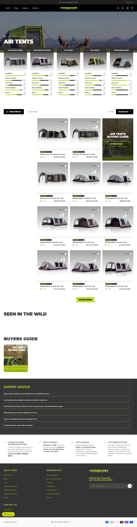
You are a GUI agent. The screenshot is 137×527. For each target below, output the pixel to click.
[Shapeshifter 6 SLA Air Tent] (52, 221)
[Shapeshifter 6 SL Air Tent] (85, 221)
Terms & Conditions (53, 494)
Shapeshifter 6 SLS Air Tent (116, 198)
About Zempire (52, 475)
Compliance (50, 486)
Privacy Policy (51, 490)
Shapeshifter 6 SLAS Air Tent (84, 198)
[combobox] (129, 2)
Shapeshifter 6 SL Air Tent (83, 242)
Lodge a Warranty (10, 486)
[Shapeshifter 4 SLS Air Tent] (85, 265)
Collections (12, 36)
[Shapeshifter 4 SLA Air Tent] (117, 265)
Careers (49, 483)
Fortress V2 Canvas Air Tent (84, 154)
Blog (5, 479)
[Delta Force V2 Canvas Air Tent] (52, 133)
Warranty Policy (9, 490)
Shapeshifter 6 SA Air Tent (116, 242)
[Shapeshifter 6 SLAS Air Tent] (85, 177)
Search (6, 497)
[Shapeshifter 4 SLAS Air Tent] (52, 265)
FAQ (5, 483)
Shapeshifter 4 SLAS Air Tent (52, 286)
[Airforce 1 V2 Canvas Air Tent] (52, 177)
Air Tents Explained (53, 479)
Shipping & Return (11, 494)
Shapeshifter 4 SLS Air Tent (84, 286)
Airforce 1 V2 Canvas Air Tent (51, 198)
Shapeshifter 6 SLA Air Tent (51, 242)
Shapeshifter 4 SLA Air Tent (116, 286)
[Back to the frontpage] (5, 36)
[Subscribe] (130, 486)
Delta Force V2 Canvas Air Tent (52, 154)
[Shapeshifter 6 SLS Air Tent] (117, 177)
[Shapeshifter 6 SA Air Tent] (117, 221)
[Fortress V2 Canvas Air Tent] (85, 133)
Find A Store (8, 475)
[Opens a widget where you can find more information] (8, 514)
